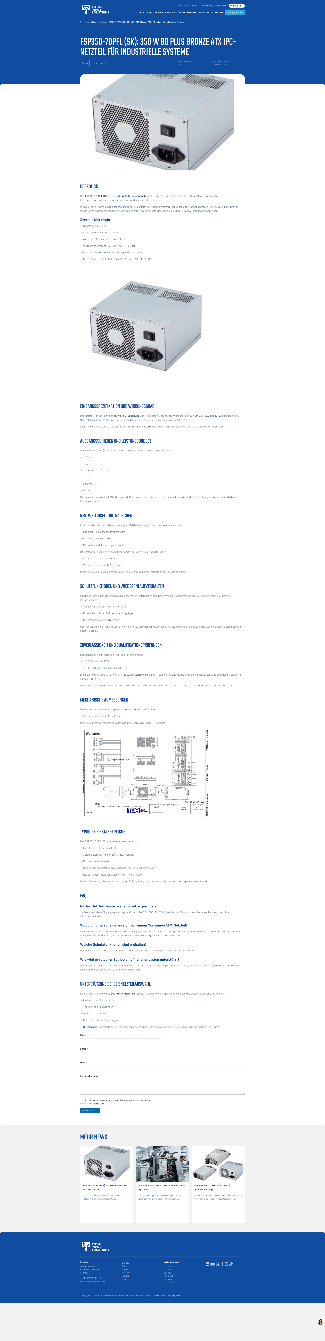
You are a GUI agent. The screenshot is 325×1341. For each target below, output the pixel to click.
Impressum (177, 1295)
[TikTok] (231, 1265)
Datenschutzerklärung (160, 1295)
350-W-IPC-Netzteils (123, 993)
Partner (125, 1279)
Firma (83, 1062)
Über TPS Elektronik (187, 12)
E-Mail (84, 1049)
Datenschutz (98, 1103)
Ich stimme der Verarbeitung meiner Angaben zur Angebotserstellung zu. (120, 1100)
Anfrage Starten (235, 12)
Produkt (104, 22)
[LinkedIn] (207, 1265)
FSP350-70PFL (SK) (96, 196)
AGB (147, 1295)
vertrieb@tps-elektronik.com (214, 5)
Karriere (125, 1276)
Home (141, 12)
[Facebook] (222, 1265)
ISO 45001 (168, 1282)
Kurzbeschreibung (89, 1076)
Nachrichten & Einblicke (210, 12)
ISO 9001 (168, 1269)
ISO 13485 (168, 1276)
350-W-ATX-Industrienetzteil (133, 196)
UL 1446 (167, 1273)
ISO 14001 (168, 1279)
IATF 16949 (169, 1266)
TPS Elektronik (88, 1027)
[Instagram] (226, 1265)
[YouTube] (212, 1265)
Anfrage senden (90, 1110)
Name (83, 1035)
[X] (218, 1265)
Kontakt (125, 1269)
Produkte (169, 12)
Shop (149, 12)
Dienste (157, 12)
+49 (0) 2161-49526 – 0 (189, 5)
